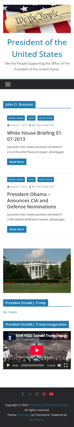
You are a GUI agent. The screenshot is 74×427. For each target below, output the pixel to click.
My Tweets (10, 312)
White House (45, 118)
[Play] (8, 365)
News (31, 118)
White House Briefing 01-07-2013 (35, 135)
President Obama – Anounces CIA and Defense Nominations (31, 200)
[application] (37, 350)
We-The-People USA (43, 125)
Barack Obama (16, 118)
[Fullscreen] (66, 365)
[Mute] (59, 365)
